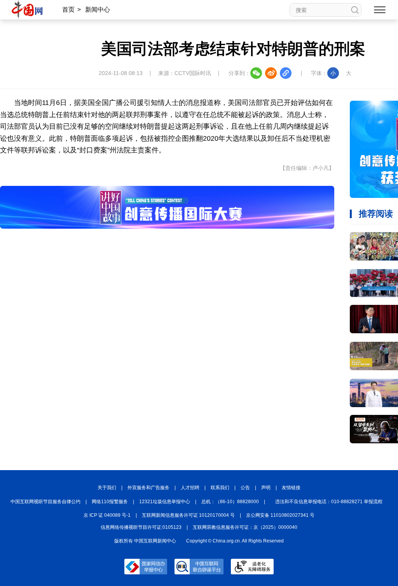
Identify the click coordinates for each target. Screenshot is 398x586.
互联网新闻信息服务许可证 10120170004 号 (188, 515)
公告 (245, 487)
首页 (68, 9)
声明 (266, 487)
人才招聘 (190, 487)
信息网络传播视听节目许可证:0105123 (141, 527)
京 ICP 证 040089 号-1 (107, 515)
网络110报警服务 (110, 501)
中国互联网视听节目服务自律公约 (45, 501)
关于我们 (107, 487)
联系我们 (220, 487)
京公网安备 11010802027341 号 (280, 515)
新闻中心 (97, 9)
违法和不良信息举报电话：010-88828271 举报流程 (328, 501)
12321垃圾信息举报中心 (164, 501)
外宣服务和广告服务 (148, 487)
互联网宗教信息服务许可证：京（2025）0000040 (245, 527)
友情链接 (291, 487)
